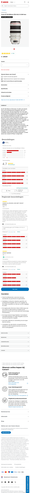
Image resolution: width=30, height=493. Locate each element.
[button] (27, 484)
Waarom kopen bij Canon (14, 406)
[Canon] (4, 2)
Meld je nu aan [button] (6, 432)
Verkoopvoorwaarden (6, 464)
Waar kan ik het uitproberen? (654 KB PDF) (12, 99)
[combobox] (15, 5)
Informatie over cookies (7, 467)
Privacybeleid (17, 464)
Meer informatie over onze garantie (17, 395)
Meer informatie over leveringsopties (13, 383)
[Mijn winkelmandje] (25, 2)
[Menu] (28, 2)
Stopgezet (4, 10)
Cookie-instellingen (20, 467)
